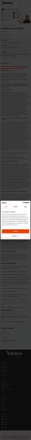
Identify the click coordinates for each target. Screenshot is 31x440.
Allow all (15, 231)
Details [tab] (15, 206)
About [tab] (25, 206)
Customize (14, 236)
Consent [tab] (5, 206)
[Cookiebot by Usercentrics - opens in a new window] (23, 203)
